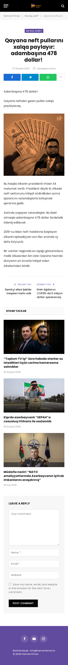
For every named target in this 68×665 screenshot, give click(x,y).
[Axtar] (62, 6)
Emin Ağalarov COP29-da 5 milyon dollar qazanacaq (50, 293)
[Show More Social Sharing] (60, 77)
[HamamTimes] (36, 6)
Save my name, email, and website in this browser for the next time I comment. (33, 588)
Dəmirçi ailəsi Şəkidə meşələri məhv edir (18, 291)
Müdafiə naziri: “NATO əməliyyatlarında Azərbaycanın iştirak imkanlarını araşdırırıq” (34, 476)
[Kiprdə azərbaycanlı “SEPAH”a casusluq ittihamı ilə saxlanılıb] (34, 395)
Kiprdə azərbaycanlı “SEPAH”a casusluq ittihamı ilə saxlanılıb (27, 419)
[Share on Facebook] (12, 77)
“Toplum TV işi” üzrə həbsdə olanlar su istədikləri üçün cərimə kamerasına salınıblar (33, 363)
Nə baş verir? (34, 30)
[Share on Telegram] (30, 77)
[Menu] (6, 6)
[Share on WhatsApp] (48, 77)
